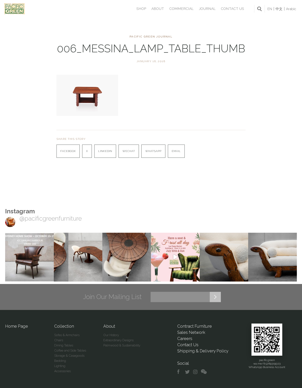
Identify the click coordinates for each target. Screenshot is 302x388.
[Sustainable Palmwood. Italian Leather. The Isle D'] (126, 257)
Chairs (58, 340)
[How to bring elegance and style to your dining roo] (78, 257)
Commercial (181, 9)
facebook (179, 371)
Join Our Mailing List (112, 296)
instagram (195, 371)
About (157, 9)
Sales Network (191, 332)
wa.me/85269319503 (267, 363)
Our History (111, 335)
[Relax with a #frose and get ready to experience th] (175, 257)
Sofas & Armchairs (67, 335)
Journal (207, 9)
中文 (278, 9)
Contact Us (232, 9)
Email (176, 151)
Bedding (60, 361)
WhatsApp (153, 151)
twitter (187, 371)
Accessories (62, 371)
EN (269, 9)
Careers (184, 338)
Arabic (291, 9)
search (259, 9)
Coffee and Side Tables (70, 350)
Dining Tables (63, 345)
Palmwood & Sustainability (121, 345)
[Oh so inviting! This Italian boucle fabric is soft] (272, 257)
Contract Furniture (194, 326)
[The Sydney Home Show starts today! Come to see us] (29, 257)
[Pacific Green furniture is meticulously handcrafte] (224, 257)
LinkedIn (105, 151)
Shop (141, 9)
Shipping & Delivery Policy (202, 350)
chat (204, 371)
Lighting (59, 366)
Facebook (68, 151)
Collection (64, 326)
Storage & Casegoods (69, 356)
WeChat (128, 151)
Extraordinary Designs (118, 340)
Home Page (16, 326)
